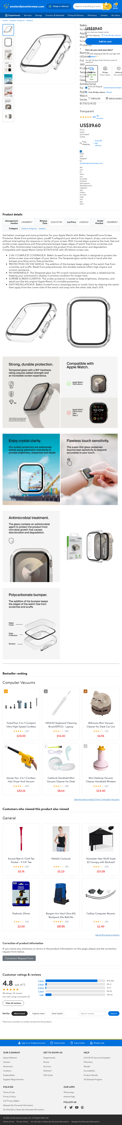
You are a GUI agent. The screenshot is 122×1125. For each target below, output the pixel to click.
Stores (46, 1061)
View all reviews (13, 1003)
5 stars (41, 981)
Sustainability (9, 1075)
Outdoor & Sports (17, 20)
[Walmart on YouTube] (76, 1108)
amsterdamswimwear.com (91, 163)
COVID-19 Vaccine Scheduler (97, 1057)
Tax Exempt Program (93, 1079)
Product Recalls (91, 1075)
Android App (69, 1096)
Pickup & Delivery (76, 15)
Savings (38, 15)
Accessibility (89, 1070)
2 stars (41, 991)
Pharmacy (92, 15)
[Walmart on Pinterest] (82, 1108)
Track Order (79, 1042)
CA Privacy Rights (11, 1100)
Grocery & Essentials (55, 15)
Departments (14, 15)
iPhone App (69, 1092)
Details (109, 92)
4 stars (41, 984)
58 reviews (99, 117)
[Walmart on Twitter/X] (71, 1108)
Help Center (59, 1042)
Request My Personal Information (18, 1105)
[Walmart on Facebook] (65, 1108)
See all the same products (107, 934)
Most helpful (57, 1013)
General (29, 20)
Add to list (95, 98)
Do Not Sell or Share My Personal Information (23, 1109)
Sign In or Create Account (33, 1042)
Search (114, 1013)
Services (27, 15)
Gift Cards (48, 1075)
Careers (104, 15)
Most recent (19, 1013)
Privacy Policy (9, 1096)
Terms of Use (9, 1092)
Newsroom (8, 1066)
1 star (41, 995)
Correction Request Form (19, 958)
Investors (7, 1070)
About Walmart (10, 1057)
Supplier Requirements (13, 1079)
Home (5, 20)
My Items (115, 15)
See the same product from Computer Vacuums (96, 799)
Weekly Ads (99, 1042)
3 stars (41, 988)
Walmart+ (47, 1070)
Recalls (87, 1066)
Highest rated (38, 1013)
